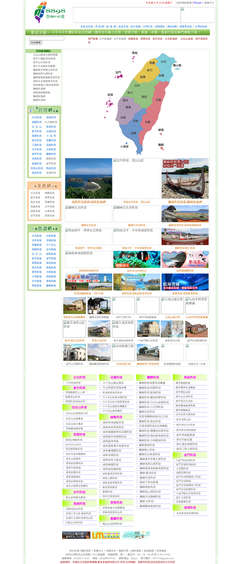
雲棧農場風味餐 (74, 428)
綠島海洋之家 (172, 340)
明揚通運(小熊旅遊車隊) (46, 85)
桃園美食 (50, 193)
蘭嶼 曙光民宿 (148, 472)
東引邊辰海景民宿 (123, 340)
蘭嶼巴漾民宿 (148, 477)
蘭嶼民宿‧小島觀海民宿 (152, 440)
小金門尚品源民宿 (185, 460)
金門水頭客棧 (183, 481)
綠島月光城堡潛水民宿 (45, 81)
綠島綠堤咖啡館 (41, 92)
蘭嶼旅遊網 (39, 96)
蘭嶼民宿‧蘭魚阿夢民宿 (152, 397)
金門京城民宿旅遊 (186, 464)
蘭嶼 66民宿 (147, 501)
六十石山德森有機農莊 (115, 406)
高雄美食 (50, 215)
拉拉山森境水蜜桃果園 (45, 54)
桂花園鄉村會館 (172, 363)
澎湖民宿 (51, 172)
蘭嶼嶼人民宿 (147, 449)
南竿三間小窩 (123, 317)
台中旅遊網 (105, 38)
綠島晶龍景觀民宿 (112, 482)
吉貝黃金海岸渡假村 (187, 513)
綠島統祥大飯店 (112, 459)
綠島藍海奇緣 (111, 441)
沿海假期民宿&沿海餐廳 (153, 425)
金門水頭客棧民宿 (197, 340)
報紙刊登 (124, 550)
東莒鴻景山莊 (183, 419)
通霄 (68, 463)
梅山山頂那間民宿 (112, 523)
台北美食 (35, 193)
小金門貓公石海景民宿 (188, 493)
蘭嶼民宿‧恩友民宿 (150, 421)
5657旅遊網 (98, 554)
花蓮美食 (35, 206)
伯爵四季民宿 (183, 472)
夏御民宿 (107, 491)
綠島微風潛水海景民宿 (116, 445)
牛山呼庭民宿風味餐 (115, 387)
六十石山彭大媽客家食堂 (116, 401)
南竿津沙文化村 (184, 401)
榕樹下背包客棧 (149, 482)
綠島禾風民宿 (111, 455)
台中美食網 (120, 38)
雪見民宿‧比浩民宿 (73, 445)
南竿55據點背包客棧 (44, 58)
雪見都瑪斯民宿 (73, 449)
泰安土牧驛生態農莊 (77, 485)
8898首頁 (74, 550)
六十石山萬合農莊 (113, 382)
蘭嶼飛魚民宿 (148, 486)
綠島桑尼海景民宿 (112, 473)
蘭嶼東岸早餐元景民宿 (45, 69)
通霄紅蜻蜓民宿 (73, 439)
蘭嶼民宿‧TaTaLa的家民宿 (154, 402)
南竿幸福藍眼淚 (147, 317)
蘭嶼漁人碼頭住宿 (150, 491)
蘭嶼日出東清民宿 (149, 454)
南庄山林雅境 (73, 458)
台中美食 (50, 206)
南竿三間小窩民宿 (187, 448)
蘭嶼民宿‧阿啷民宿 (150, 387)
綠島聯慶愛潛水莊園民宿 (117, 431)
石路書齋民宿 (183, 501)
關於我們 (86, 550)
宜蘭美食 (50, 202)
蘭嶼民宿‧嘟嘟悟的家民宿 (154, 430)
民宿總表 (161, 550)
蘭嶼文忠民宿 (147, 411)
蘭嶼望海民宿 (147, 445)
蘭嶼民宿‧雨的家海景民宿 (154, 435)
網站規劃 (136, 550)
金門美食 (35, 215)
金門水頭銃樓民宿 (186, 489)
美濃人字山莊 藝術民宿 (78, 513)
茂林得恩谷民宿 (74, 508)
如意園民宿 (77, 463)
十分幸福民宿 (73, 382)
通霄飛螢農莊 (73, 476)
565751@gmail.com (163, 558)
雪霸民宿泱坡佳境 (75, 401)
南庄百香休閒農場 (75, 454)
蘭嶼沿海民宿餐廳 (99, 317)
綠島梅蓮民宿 (111, 464)
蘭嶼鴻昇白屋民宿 (43, 73)
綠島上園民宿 (110, 478)
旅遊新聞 (149, 550)
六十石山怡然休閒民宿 (115, 397)
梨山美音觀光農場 (75, 497)
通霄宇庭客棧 (73, 467)
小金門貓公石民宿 (148, 340)
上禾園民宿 (182, 468)
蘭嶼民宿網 (39, 88)
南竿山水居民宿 (41, 62)
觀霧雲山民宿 (72, 396)
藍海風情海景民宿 (112, 392)
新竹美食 (35, 197)
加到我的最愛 (184, 2)
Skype (197, 2)
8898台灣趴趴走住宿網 (78, 554)
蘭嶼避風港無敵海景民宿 (46, 77)
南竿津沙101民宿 (185, 424)
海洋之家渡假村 (111, 496)
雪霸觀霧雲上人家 (75, 392)
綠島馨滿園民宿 (112, 450)
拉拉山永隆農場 (74, 418)
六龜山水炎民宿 (73, 522)
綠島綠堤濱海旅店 (113, 427)
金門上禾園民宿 (74, 363)
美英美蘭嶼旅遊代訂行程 (153, 416)
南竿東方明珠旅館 (186, 430)
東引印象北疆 (184, 439)
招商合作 (111, 550)
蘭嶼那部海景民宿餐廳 (152, 382)
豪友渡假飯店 (110, 487)
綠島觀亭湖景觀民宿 (115, 436)
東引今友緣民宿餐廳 (44, 66)
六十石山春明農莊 (112, 410)
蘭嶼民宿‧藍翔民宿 (150, 392)
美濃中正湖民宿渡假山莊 (79, 517)
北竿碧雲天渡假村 (185, 414)
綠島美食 (35, 211)
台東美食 (50, 211)
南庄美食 (35, 202)
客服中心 (209, 2)
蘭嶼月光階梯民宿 (150, 496)
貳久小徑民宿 (183, 497)
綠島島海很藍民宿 (113, 422)
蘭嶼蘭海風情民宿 (99, 363)
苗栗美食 (50, 197)
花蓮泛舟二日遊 (196, 363)
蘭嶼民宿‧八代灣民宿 (151, 406)
